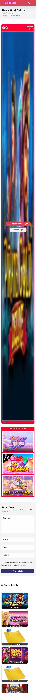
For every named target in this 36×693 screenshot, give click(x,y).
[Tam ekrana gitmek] (7, 27)
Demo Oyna (19, 230)
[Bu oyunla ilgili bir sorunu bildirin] (3, 27)
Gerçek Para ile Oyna (19, 224)
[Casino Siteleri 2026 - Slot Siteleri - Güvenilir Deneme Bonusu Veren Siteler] (10, 2)
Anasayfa (4, 15)
